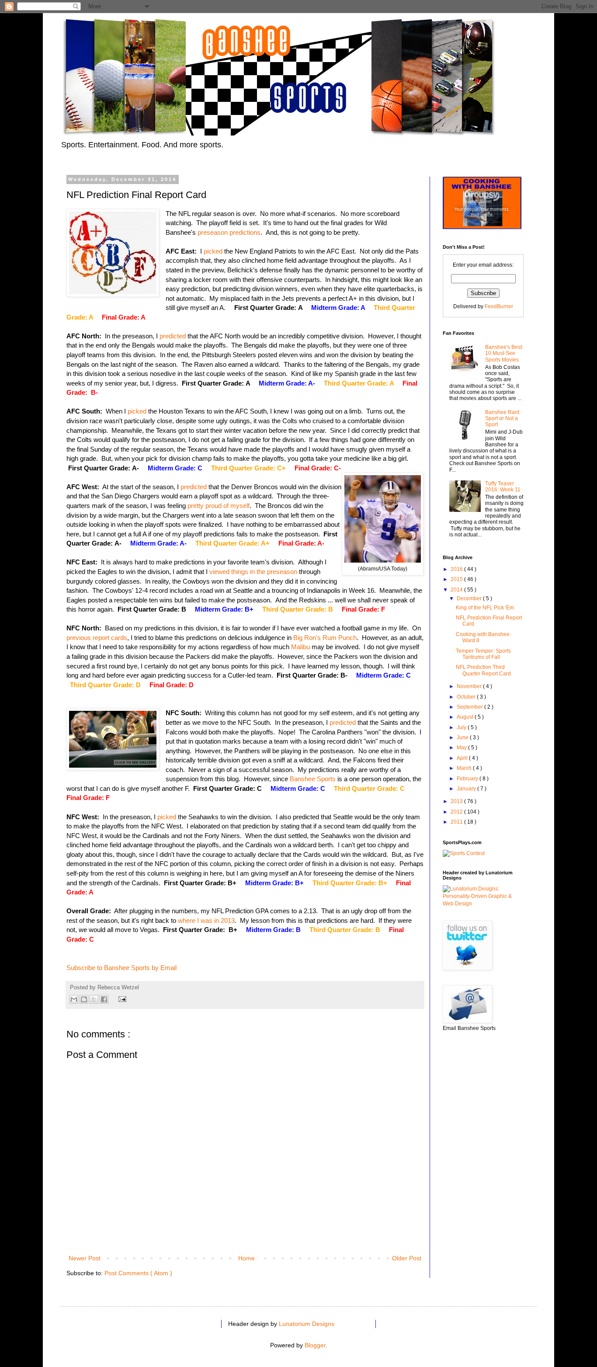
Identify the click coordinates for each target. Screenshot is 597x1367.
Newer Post (85, 1258)
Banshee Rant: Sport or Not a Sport (503, 418)
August (466, 717)
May (462, 747)
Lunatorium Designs (306, 1323)
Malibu (300, 646)
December (470, 598)
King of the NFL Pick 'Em (485, 608)
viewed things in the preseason (253, 571)
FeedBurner (499, 306)
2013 (457, 801)
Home (246, 1258)
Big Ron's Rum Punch (325, 637)
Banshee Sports (313, 779)
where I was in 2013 (206, 920)
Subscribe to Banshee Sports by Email (121, 967)
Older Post (406, 1258)
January (467, 789)
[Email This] (73, 999)
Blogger (315, 1345)
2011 (457, 822)
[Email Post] (121, 999)
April (463, 758)
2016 (457, 569)
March (465, 768)
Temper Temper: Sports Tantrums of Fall (483, 654)
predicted (173, 336)
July (462, 727)
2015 (457, 579)
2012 (457, 812)
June (463, 737)
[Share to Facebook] (104, 999)
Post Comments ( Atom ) (138, 1273)
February (468, 779)
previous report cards (96, 637)
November (470, 686)
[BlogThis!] (84, 999)
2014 (457, 590)
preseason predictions (229, 232)
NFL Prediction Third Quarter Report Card (483, 670)
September (470, 707)
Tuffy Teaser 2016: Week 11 (503, 486)
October (467, 697)
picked (213, 251)
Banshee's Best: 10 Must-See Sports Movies (504, 353)
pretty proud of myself (218, 505)
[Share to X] (94, 999)
